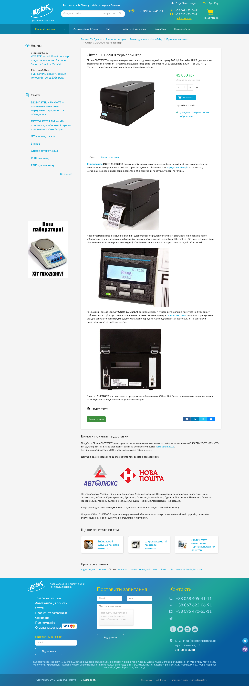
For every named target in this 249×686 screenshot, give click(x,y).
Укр (205, 3)
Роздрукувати (99, 409)
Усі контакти (184, 18)
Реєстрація (189, 3)
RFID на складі (40, 158)
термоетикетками (176, 315)
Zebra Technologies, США (189, 570)
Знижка (35, 143)
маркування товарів (177, 167)
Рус (211, 3)
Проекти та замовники (134, 29)
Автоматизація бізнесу (86, 29)
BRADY (102, 570)
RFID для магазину (42, 165)
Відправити (110, 637)
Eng (216, 3)
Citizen (112, 570)
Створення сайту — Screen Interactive (189, 680)
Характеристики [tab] (110, 157)
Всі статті (65, 174)
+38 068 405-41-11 (194, 599)
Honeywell (144, 570)
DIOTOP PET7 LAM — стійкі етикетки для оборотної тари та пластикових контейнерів (51, 125)
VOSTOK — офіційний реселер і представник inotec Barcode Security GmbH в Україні (50, 60)
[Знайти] (120, 13)
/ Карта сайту (88, 680)
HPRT (155, 570)
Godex (133, 570)
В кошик (188, 98)
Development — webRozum (153, 680)
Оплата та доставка (49, 627)
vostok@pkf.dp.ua (165, 447)
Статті (109, 29)
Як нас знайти (185, 649)
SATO (164, 570)
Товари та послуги (45, 29)
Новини (36, 45)
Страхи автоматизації (44, 150)
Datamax (123, 570)
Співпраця (160, 29)
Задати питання (96, 419)
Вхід (178, 3)
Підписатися (49, 651)
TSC (171, 570)
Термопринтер (94, 164)
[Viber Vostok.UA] (245, 649)
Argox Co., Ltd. (88, 570)
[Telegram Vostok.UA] (245, 641)
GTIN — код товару (43, 136)
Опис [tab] (92, 157)
